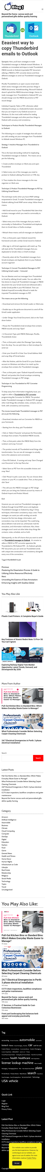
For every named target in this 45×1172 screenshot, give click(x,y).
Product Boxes (14, 1073)
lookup (16, 1063)
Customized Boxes (24, 1049)
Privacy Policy (7, 1109)
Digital (4, 839)
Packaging (4, 1068)
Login (4, 1101)
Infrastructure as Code (10, 864)
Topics (4, 884)
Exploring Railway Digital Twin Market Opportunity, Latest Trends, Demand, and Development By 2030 (19, 667)
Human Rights (7, 862)
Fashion (4, 845)
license (6, 1063)
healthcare (24, 1058)
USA (5, 1081)
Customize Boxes (15, 1049)
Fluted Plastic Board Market (8, 1054)
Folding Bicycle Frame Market (23, 1054)
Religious (5, 876)
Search (4, 753)
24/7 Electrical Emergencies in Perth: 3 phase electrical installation (22, 981)
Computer (5, 834)
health (13, 1058)
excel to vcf (22, 1052)
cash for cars (37, 1046)
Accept (17, 1163)
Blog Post (5, 1106)
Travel (4, 887)
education (15, 1052)
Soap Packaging (5, 1077)
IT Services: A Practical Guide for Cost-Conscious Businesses (18, 1006)
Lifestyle (5, 867)
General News (7, 853)
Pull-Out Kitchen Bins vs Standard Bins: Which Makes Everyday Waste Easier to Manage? (22, 707)
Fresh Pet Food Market (36, 1054)
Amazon (5, 817)
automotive (39, 1040)
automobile (27, 1040)
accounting (5, 1040)
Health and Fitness (8, 856)
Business (5, 825)
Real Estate (6, 870)
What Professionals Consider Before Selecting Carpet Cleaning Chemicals (22, 732)
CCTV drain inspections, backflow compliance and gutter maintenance (22, 990)
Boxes (11, 1046)
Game (4, 851)
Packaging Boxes (13, 1068)
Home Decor (6, 859)
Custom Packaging (35, 1049)
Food (3, 848)
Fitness (28, 1052)
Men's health (38, 1063)
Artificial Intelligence (9, 820)
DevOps (5, 837)
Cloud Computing (8, 831)
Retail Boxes (23, 1073)
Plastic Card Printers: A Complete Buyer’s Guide (22, 616)
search (32, 1073)
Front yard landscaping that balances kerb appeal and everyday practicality (20, 1014)
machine (27, 1063)
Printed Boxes (6, 1073)
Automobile (6, 823)
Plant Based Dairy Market (28, 1068)
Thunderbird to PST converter (25, 394)
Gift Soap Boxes (5, 1058)
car (30, 1045)
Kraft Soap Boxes (35, 1058)
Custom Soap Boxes (6, 1052)
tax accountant (26, 1077)
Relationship (6, 873)
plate (38, 1068)
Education (5, 842)
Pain (20, 1068)
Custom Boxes (6, 1049)
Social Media (6, 878)
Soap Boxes (40, 1073)
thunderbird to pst (14, 560)
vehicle (13, 1081)
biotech (5, 1045)
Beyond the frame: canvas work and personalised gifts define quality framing (19, 15)
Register (5, 1104)
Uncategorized (7, 890)
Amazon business (14, 1040)
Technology (6, 881)
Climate (4, 828)
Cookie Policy (31, 1158)
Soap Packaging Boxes (15, 1077)
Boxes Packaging (18, 1045)
